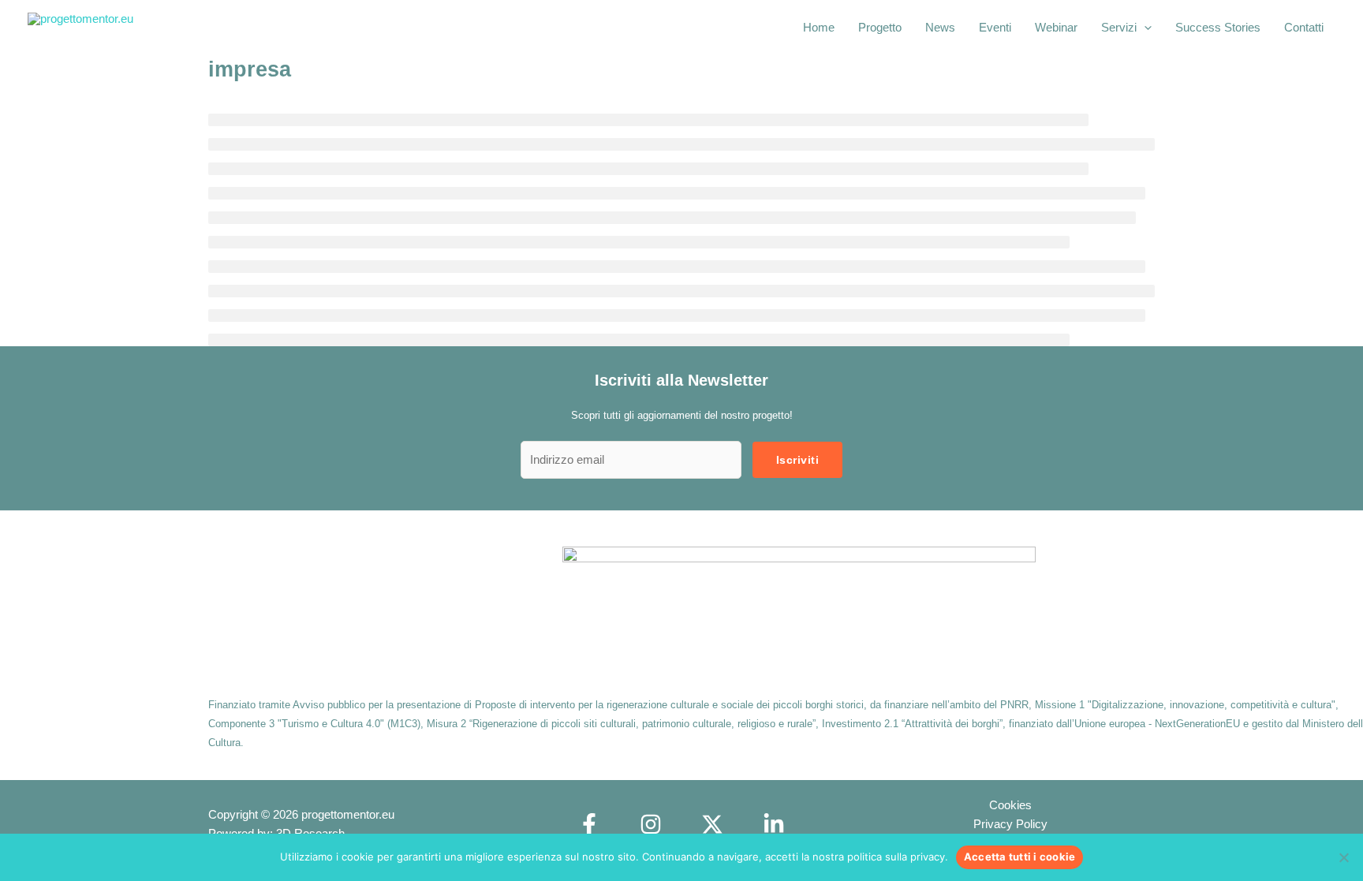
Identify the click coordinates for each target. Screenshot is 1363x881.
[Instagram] (651, 824)
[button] (1144, 27)
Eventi (995, 27)
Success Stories (1217, 27)
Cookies (1010, 805)
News (940, 27)
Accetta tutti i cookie (1020, 856)
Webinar (1056, 27)
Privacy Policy (1010, 824)
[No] (1343, 857)
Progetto (880, 27)
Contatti (1304, 27)
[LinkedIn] (774, 824)
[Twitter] (712, 824)
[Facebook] (589, 824)
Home (819, 27)
